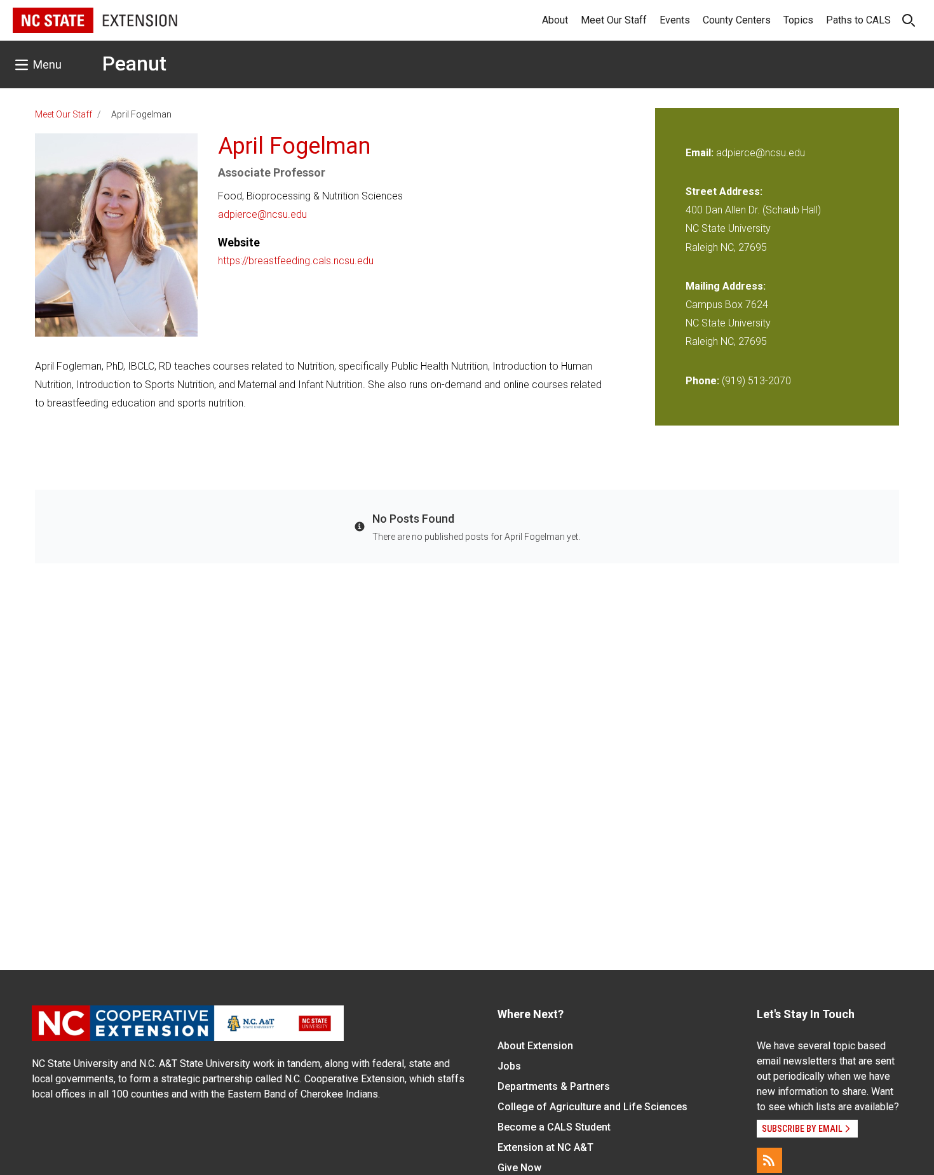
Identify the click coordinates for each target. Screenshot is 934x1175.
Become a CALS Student (554, 1127)
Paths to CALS (858, 20)
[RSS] (769, 1160)
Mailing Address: (726, 286)
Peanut (134, 63)
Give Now (519, 1168)
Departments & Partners (553, 1086)
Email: (701, 153)
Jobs (509, 1066)
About (555, 20)
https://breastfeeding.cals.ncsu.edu (296, 261)
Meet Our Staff (614, 20)
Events (675, 20)
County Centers (737, 20)
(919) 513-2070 (756, 381)
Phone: (702, 381)
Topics (798, 20)
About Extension (535, 1046)
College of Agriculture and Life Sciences (592, 1107)
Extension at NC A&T (545, 1147)
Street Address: (724, 191)
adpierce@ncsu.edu (262, 214)
